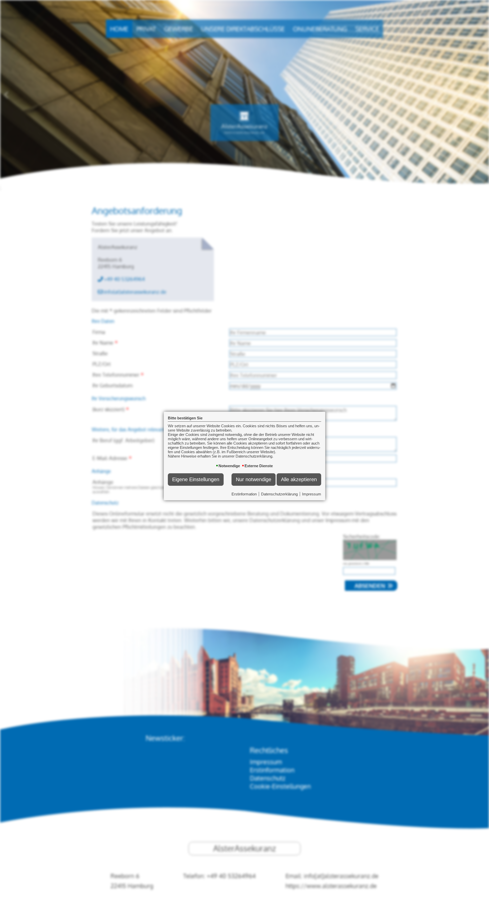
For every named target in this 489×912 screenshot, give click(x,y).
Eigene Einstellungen (195, 479)
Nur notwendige (253, 479)
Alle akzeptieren (299, 479)
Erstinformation (244, 494)
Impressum (311, 494)
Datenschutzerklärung (279, 494)
